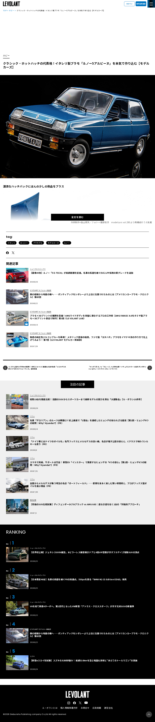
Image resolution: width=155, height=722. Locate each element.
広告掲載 (96, 707)
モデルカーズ (53, 242)
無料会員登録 (140, 4)
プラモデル (38, 242)
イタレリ (11, 242)
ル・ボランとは (49, 707)
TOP (5, 10)
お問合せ (85, 707)
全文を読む (77, 217)
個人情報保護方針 (69, 707)
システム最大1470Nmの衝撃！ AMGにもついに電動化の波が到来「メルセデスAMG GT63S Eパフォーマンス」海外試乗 (37, 368)
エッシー (24, 242)
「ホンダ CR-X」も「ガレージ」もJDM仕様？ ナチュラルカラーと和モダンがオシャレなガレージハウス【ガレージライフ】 (117, 368)
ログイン (129, 4)
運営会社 (108, 707)
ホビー (11, 10)
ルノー (67, 242)
